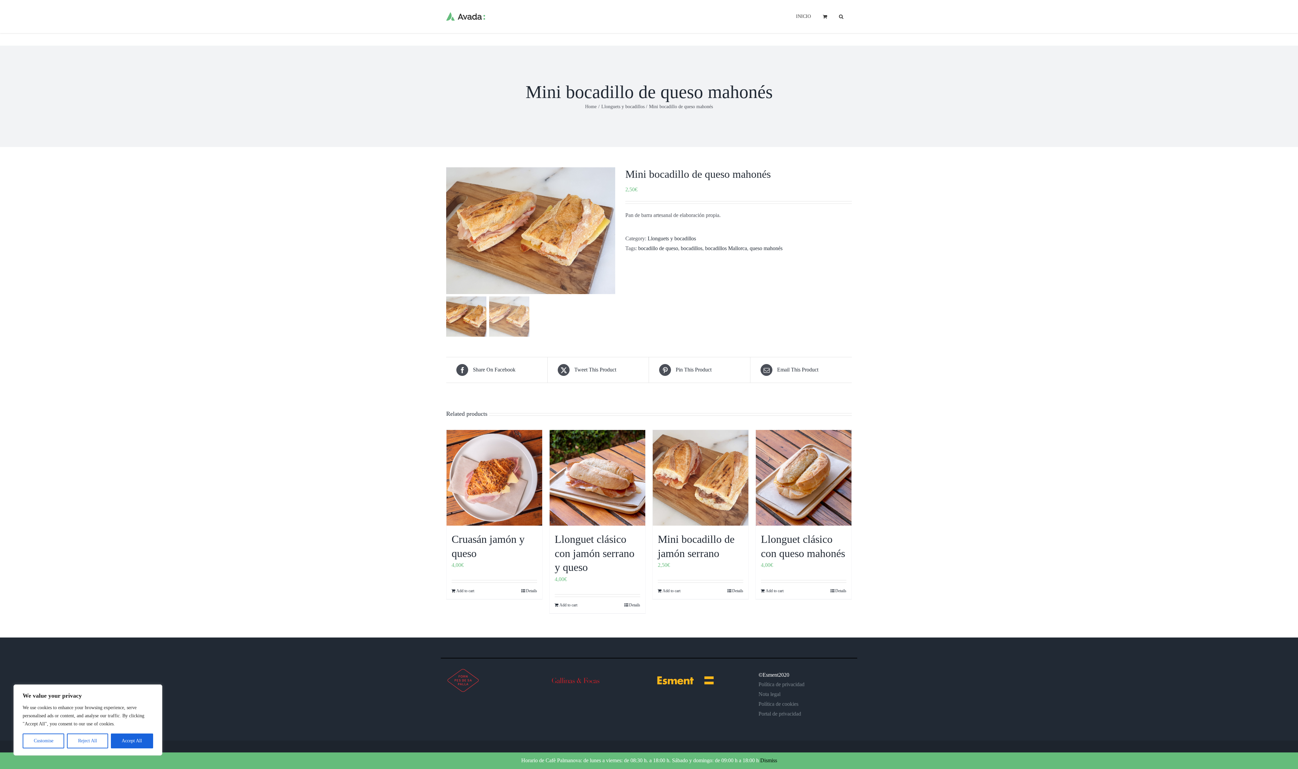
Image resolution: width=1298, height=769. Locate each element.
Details (531, 590)
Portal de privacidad (780, 714)
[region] (88, 719)
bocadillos (691, 248)
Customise (43, 740)
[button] (841, 16)
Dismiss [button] (768, 760)
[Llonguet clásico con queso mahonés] (803, 478)
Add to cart (465, 590)
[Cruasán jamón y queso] (494, 478)
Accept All (132, 740)
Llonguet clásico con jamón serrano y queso (594, 553)
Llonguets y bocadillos (672, 238)
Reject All (87, 740)
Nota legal (769, 694)
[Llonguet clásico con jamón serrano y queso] (597, 478)
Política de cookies (778, 704)
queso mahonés (766, 248)
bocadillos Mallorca (726, 248)
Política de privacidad (781, 684)
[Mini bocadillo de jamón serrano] (700, 478)
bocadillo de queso (658, 248)
